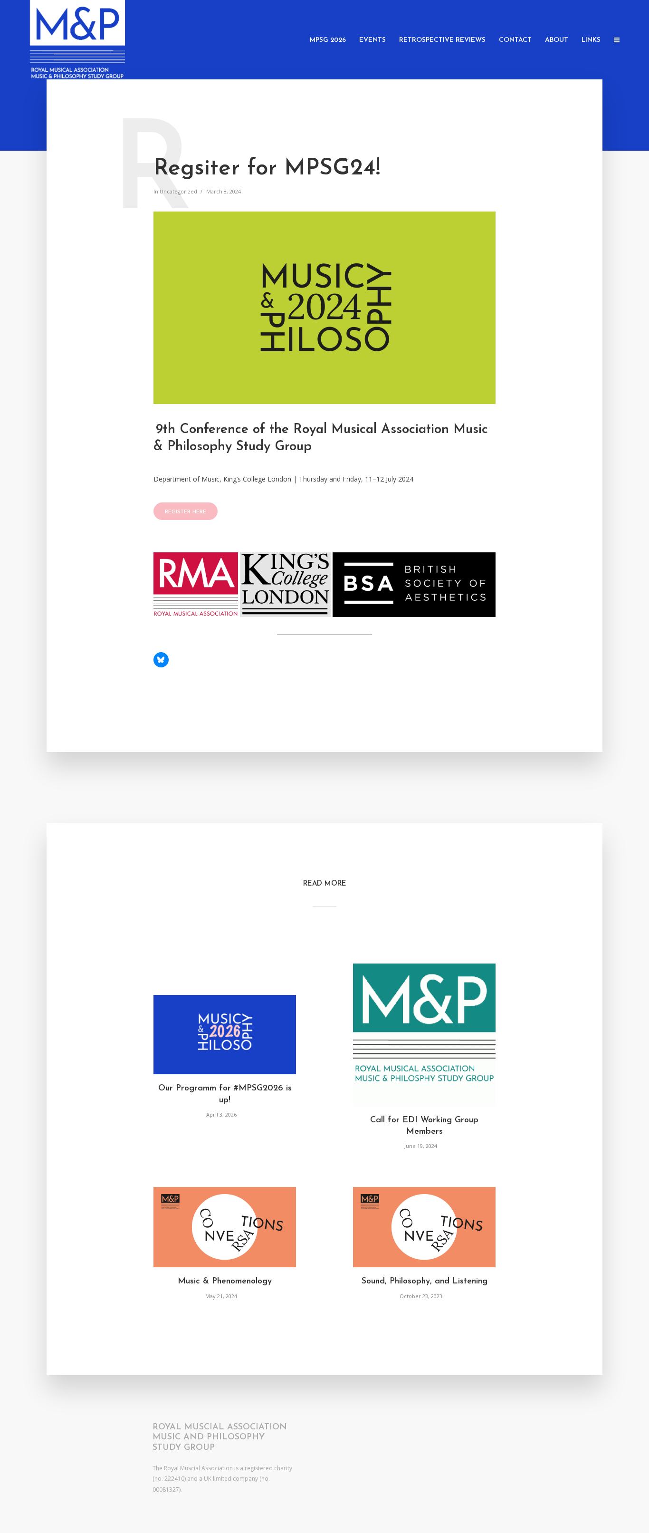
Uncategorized (178, 191)
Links (591, 40)
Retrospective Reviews (442, 40)
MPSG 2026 (328, 40)
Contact (515, 40)
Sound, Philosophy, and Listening (424, 1281)
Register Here (185, 512)
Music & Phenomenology (225, 1281)
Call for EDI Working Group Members (424, 1126)
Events (372, 40)
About (556, 40)
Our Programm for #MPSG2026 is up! (225, 1094)
